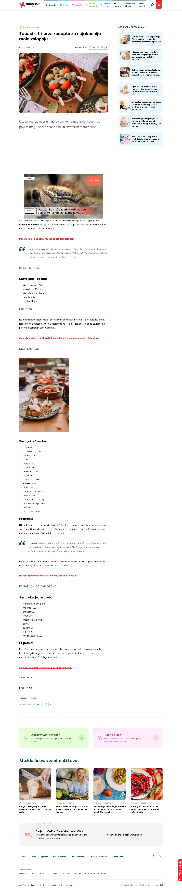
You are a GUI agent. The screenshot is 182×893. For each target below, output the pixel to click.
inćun (25, 289)
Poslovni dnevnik (37, 873)
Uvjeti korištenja (49, 885)
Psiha (65, 5)
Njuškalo (66, 873)
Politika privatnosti (65, 885)
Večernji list (24, 873)
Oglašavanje (24, 885)
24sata (74, 873)
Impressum (36, 885)
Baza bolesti (118, 857)
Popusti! (82, 873)
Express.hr (101, 873)
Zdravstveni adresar (98, 857)
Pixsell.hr (91, 873)
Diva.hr (49, 873)
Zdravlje (52, 5)
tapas (23, 698)
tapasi (33, 698)
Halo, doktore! (77, 857)
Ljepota (78, 5)
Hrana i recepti (59, 857)
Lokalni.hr (57, 873)
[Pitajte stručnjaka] (180, 870)
